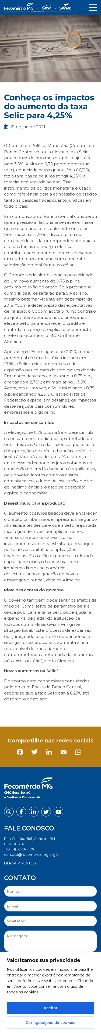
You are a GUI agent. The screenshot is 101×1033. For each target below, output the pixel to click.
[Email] (53, 711)
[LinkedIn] (38, 711)
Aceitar (50, 1008)
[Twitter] (24, 711)
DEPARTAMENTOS (20, 863)
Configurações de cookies (50, 1022)
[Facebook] (9, 711)
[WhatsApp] (67, 711)
